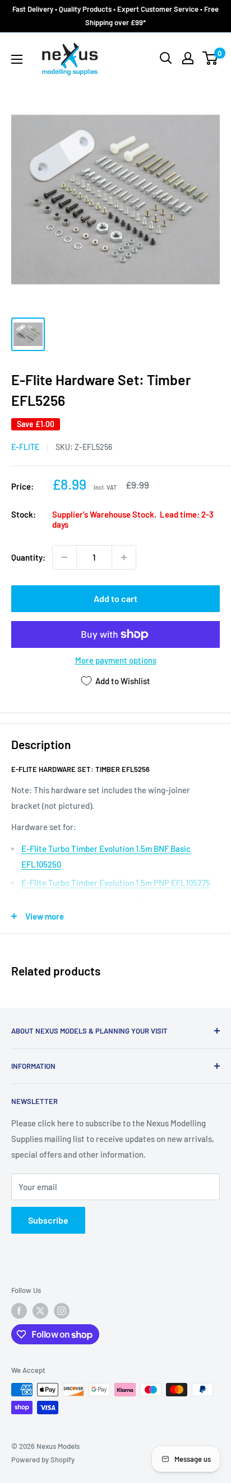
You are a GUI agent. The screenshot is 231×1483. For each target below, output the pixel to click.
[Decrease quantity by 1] (64, 557)
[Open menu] (16, 59)
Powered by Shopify (43, 1459)
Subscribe (48, 1220)
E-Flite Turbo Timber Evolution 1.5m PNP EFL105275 (115, 883)
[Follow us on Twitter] (40, 1311)
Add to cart (115, 598)
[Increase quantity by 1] (124, 557)
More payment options (115, 660)
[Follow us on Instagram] (62, 1311)
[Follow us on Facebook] (19, 1311)
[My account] (187, 58)
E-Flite (25, 447)
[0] (211, 58)
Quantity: (28, 557)
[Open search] (166, 58)
